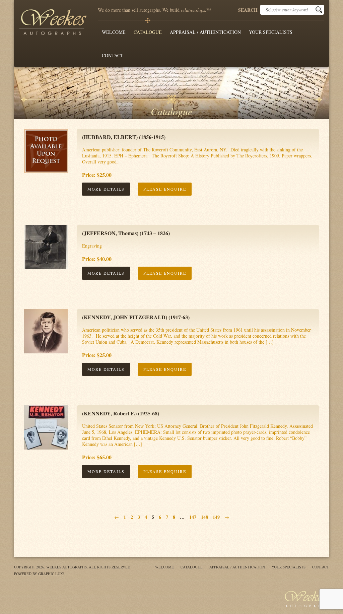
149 (216, 517)
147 (192, 517)
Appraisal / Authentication (205, 32)
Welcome (114, 32)
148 (204, 517)
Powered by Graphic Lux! (39, 573)
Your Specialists (270, 32)
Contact (112, 55)
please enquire (164, 189)
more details (106, 189)
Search (248, 10)
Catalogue (148, 32)
